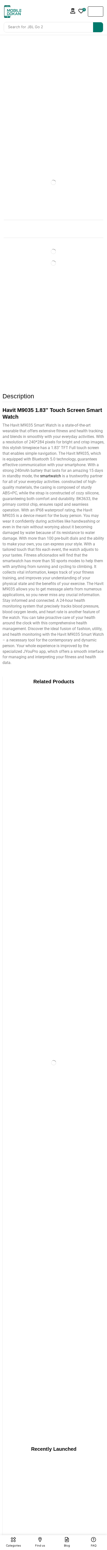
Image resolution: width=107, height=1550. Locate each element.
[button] (73, 11)
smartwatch (50, 476)
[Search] (98, 27)
